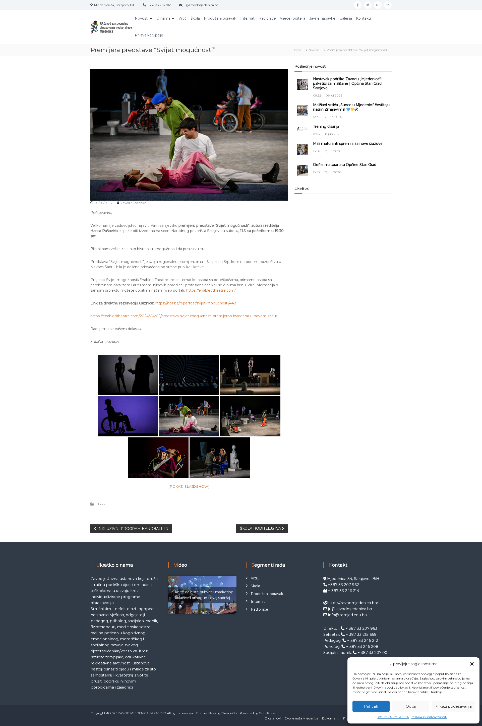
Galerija (345, 18)
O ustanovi (273, 718)
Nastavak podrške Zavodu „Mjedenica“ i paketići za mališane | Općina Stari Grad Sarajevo (347, 83)
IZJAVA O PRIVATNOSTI (429, 717)
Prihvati (371, 706)
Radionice (267, 18)
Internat (247, 18)
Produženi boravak (220, 18)
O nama (163, 18)
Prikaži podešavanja (453, 706)
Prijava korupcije (149, 35)
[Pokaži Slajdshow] (189, 486)
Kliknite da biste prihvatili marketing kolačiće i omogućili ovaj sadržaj (202, 595)
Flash (212, 713)
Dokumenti (330, 718)
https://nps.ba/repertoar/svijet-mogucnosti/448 (195, 303)
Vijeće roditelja (292, 18)
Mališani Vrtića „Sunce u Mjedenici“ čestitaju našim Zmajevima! (351, 107)
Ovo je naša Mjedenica (301, 718)
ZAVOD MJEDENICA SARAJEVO (142, 713)
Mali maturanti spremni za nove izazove (348, 143)
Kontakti (363, 18)
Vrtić (182, 18)
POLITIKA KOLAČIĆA (393, 717)
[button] (471, 663)
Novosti (141, 18)
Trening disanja (326, 126)
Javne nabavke (322, 18)
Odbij (411, 706)
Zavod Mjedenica (133, 203)
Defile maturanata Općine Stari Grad (344, 164)
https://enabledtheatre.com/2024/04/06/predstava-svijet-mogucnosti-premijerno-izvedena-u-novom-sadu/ (183, 316)
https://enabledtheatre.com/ (211, 290)
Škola (195, 18)
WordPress (267, 713)
